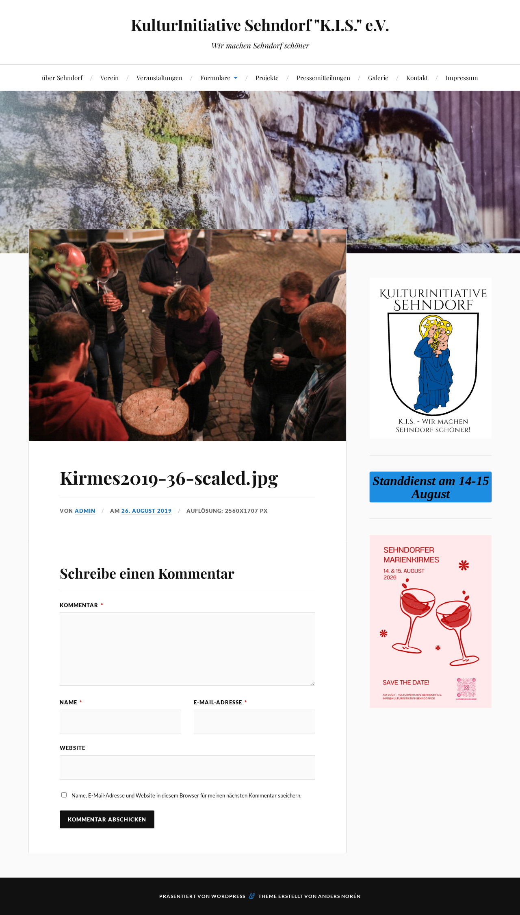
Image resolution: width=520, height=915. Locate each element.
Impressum (462, 77)
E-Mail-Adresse (220, 702)
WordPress (228, 896)
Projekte (267, 77)
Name (71, 702)
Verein (109, 77)
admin (85, 511)
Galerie (378, 77)
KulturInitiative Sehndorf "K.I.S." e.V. (260, 24)
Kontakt (417, 77)
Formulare (215, 77)
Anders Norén (339, 896)
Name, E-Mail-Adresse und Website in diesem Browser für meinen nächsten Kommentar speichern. (186, 795)
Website (72, 748)
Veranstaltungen (159, 77)
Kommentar (81, 605)
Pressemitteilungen (323, 77)
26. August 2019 (146, 511)
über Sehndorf (62, 77)
